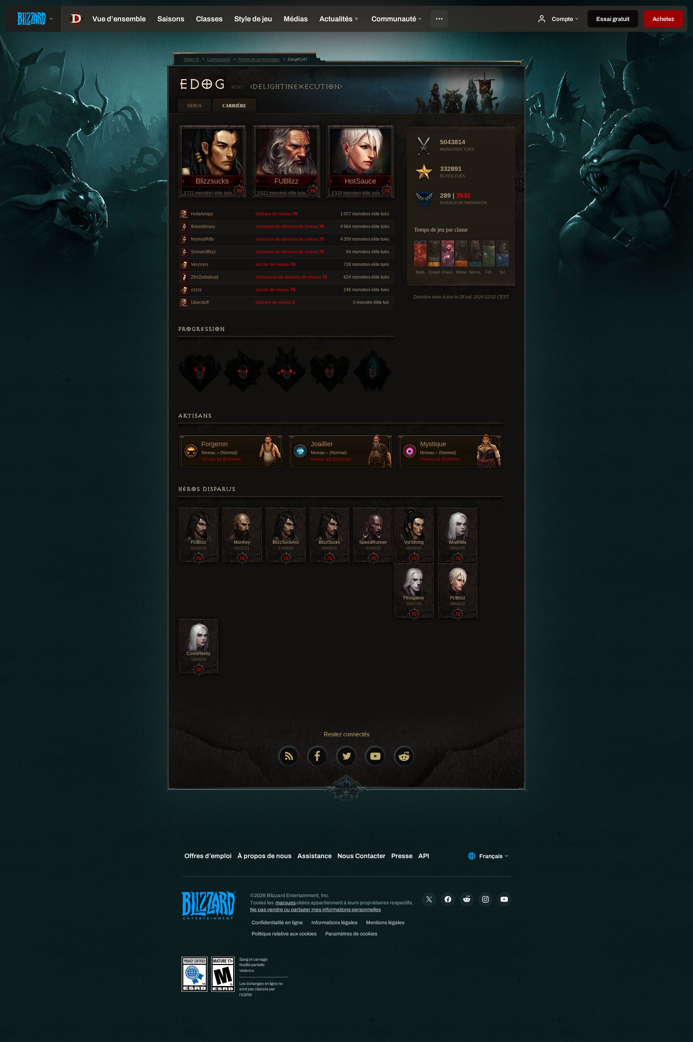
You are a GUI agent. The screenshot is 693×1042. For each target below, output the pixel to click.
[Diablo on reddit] (404, 756)
